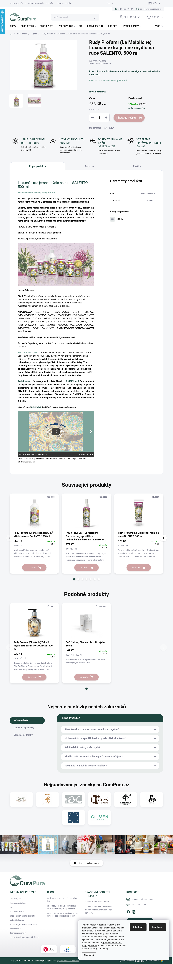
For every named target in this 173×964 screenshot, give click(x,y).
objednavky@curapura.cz (142, 899)
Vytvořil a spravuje (126, 961)
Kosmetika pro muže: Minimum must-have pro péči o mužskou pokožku (62, 914)
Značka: (100, 64)
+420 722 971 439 (139, 905)
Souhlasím (157, 927)
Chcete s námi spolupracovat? (22, 916)
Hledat (96, 17)
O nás (50, 3)
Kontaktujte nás (16, 3)
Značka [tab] (137, 166)
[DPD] (49, 949)
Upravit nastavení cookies (68, 961)
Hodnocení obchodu (35, 3)
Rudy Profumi (24, 381)
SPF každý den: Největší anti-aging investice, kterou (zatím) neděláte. (61, 907)
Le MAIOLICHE (36, 407)
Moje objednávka (17, 920)
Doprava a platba (64, 3)
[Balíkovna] (67, 949)
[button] (74, 579)
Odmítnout (138, 927)
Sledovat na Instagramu (89, 863)
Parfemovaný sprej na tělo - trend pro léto (62, 899)
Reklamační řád (16, 929)
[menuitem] (14, 26)
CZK (155, 3)
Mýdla (120, 219)
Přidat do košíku (126, 117)
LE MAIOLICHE (72, 381)
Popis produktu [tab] (37, 166)
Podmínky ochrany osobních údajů (24, 937)
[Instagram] (134, 911)
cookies (93, 945)
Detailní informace (97, 92)
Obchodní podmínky (18, 933)
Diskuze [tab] (89, 166)
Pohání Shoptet (153, 961)
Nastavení (89, 955)
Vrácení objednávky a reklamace (23, 924)
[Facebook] (128, 911)
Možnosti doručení (136, 108)
